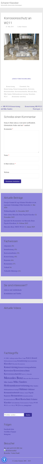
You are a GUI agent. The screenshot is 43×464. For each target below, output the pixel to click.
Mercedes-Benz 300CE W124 (14, 227)
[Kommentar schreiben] (19, 97)
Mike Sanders (8, 382)
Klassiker (8, 363)
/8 (4, 358)
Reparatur (7, 260)
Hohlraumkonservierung (10, 361)
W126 (21, 405)
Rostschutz (32, 94)
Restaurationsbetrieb (9, 399)
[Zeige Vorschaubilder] (21, 79)
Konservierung (10, 86)
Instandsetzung (9, 249)
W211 (6, 97)
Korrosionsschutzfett (21, 91)
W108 (36, 403)
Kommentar (8, 129)
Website (6, 172)
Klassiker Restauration (18, 364)
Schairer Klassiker (10, 3)
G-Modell (33, 358)
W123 (13, 405)
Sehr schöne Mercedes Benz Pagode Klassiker (19, 214)
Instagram (7, 434)
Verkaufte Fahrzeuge (11, 271)
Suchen (28, 415)
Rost (18, 399)
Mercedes (29, 374)
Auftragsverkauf (14, 358)
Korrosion (31, 89)
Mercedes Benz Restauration (31, 378)
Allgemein (7, 246)
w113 (9, 405)
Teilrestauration (24, 403)
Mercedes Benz (32, 91)
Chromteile (23, 86)
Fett (28, 86)
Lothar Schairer (22, 27)
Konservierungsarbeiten (20, 89)
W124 (18, 405)
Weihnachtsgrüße (9, 211)
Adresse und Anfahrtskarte (13, 290)
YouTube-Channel (10, 432)
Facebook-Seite (9, 429)
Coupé (24, 358)
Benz (20, 358)
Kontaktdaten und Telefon (12, 293)
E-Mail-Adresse (10, 164)
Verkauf (6, 267)
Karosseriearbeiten (10, 253)
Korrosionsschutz (9, 91)
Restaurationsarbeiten (27, 396)
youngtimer (27, 405)
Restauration (8, 264)
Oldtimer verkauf (24, 393)
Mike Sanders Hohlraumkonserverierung (16, 94)
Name (6, 155)
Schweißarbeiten (16, 403)
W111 (6, 405)
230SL (7, 358)
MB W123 (24, 374)
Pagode (31, 392)
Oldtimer (23, 389)
